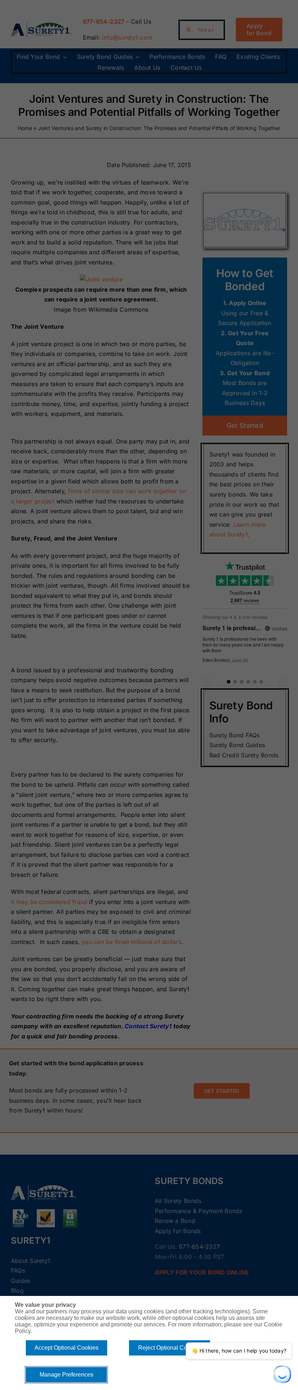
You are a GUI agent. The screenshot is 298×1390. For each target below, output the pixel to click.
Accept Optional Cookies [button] (66, 1348)
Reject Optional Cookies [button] (169, 1348)
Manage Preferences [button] (66, 1374)
